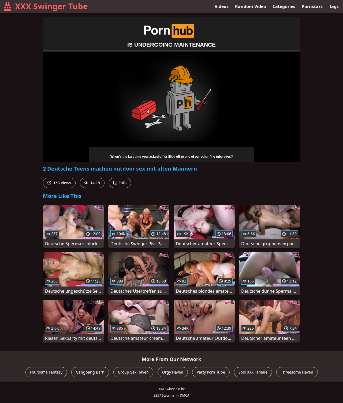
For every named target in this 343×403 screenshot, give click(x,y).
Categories (284, 6)
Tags (334, 6)
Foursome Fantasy (46, 372)
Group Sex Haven (133, 372)
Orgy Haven (172, 372)
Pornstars (312, 6)
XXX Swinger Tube (51, 6)
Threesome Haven (297, 372)
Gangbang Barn (90, 372)
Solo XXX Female (252, 372)
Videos (222, 6)
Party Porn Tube (211, 372)
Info (122, 182)
